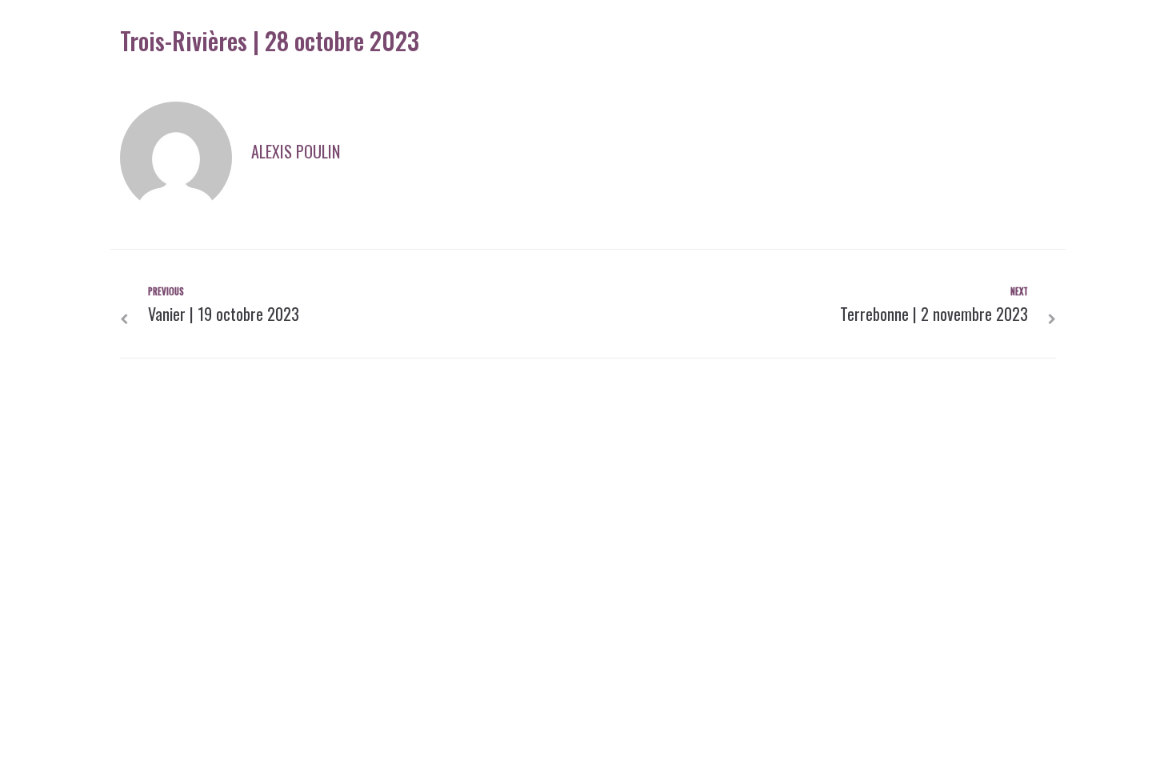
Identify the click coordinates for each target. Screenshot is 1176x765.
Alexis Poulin (295, 151)
